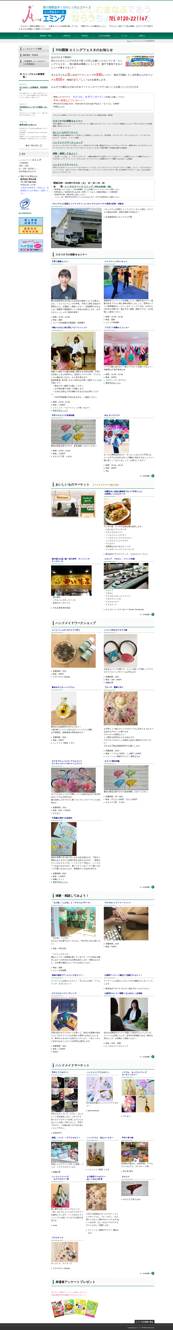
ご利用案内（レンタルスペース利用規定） (34, 62)
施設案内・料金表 (30, 55)
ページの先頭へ (147, 475)
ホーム (26, 36)
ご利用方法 (66, 36)
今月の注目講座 (104, 36)
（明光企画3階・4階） (102, 186)
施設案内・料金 (45, 36)
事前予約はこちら (60, 410)
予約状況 (84, 36)
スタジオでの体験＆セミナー (68, 121)
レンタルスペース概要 (32, 49)
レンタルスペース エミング (79, 186)
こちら (62, 106)
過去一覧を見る (32, 145)
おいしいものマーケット (65, 132)
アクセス (124, 36)
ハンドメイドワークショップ (68, 142)
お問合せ (142, 36)
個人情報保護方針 (25, 213)
